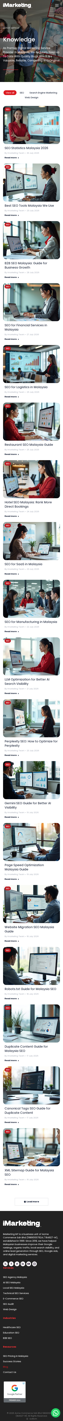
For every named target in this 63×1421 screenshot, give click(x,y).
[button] (55, 1412)
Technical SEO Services (16, 1293)
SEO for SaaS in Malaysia (23, 564)
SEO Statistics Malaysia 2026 (26, 148)
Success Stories (12, 1361)
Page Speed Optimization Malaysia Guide (24, 867)
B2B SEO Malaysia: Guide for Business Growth (26, 265)
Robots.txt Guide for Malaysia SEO (30, 989)
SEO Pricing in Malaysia (15, 1356)
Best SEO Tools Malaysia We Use (29, 205)
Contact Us (9, 1372)
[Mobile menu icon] (57, 5)
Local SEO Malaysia (13, 1287)
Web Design (31, 97)
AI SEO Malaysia (11, 1282)
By (14, 153)
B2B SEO (7, 1338)
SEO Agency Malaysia (15, 1277)
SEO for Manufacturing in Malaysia (31, 622)
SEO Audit (8, 1304)
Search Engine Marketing (43, 92)
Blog (5, 1366)
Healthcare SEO (12, 1327)
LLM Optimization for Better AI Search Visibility (27, 681)
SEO (22, 92)
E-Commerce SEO (13, 1298)
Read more (11, 157)
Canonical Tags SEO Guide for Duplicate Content (27, 1110)
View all (10, 92)
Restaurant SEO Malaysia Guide (29, 444)
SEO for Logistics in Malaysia (26, 387)
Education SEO (11, 1332)
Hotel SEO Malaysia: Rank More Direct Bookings (28, 504)
